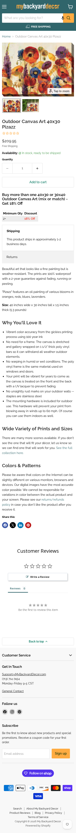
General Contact (13, 691)
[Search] (68, 18)
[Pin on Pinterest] (28, 525)
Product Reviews (20, 812)
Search (17, 808)
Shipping (13, 231)
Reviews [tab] (15, 588)
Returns (11, 257)
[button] (63, 18)
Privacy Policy (53, 812)
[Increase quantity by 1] (37, 168)
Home (6, 36)
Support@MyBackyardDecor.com (24, 674)
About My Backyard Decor (42, 808)
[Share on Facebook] (5, 525)
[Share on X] (13, 525)
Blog (38, 812)
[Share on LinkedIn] (20, 525)
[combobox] (32, 18)
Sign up (61, 753)
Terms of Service (38, 817)
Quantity (7, 159)
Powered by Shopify (38, 825)
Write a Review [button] (39, 577)
